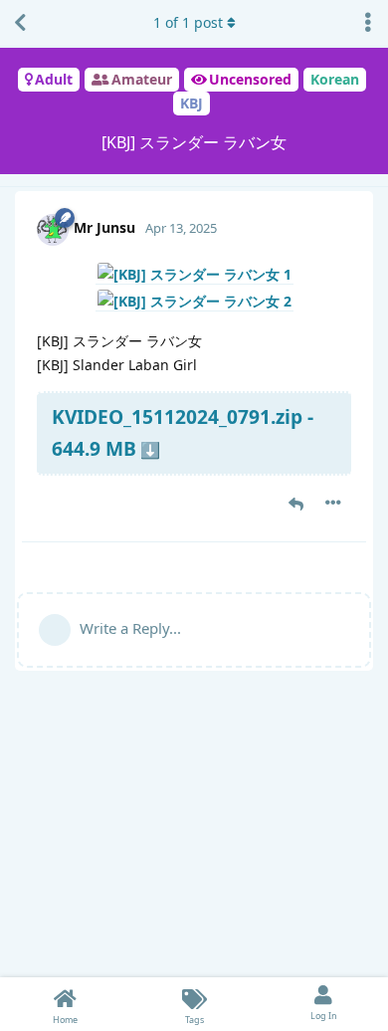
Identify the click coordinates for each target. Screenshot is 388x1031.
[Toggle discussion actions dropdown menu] (368, 23)
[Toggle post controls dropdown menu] (333, 502)
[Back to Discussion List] (20, 23)
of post (188, 22)
